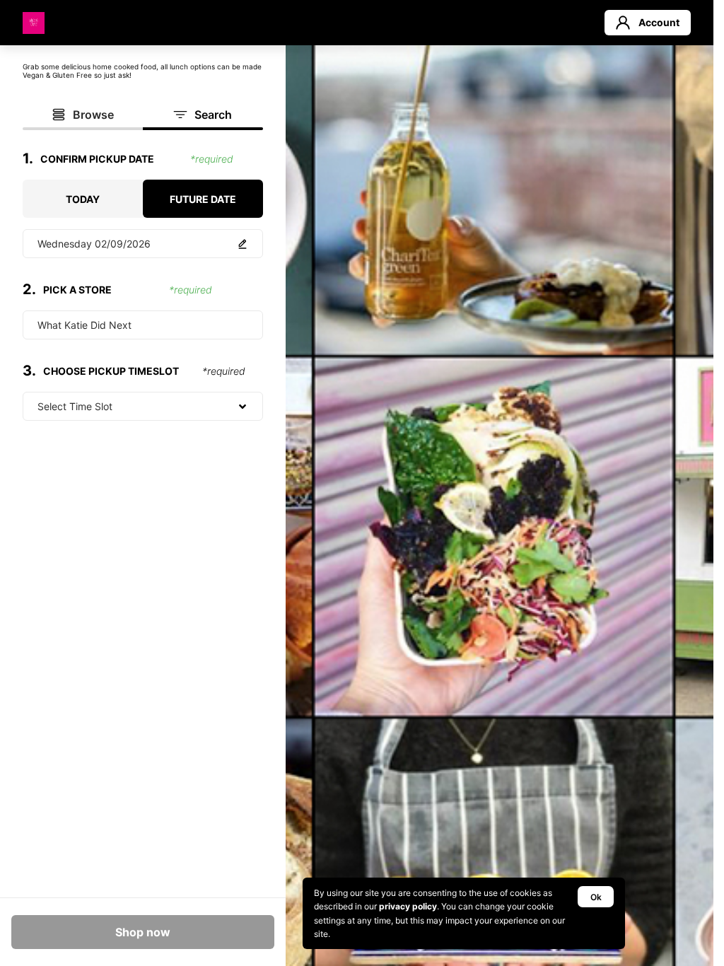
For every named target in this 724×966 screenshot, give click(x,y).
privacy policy (408, 906)
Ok (596, 897)
